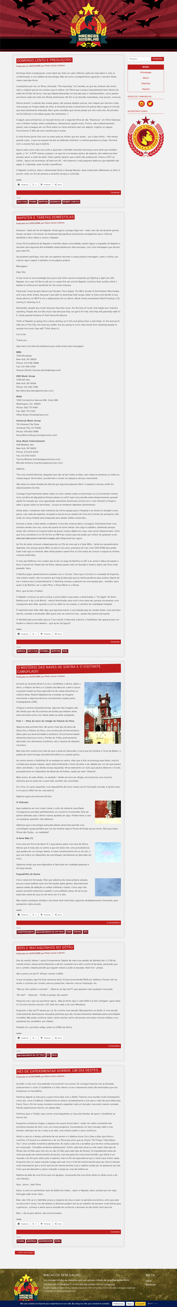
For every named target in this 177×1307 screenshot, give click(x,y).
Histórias (145, 83)
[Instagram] (142, 104)
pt (48, 1055)
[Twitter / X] (150, 104)
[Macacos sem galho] (88, 25)
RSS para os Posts (87, 1284)
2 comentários (113, 923)
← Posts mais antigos (25, 1253)
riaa (65, 651)
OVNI (68, 932)
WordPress (64, 1284)
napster (43, 202)
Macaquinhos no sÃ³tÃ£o (50, 932)
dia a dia (22, 202)
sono (58, 1241)
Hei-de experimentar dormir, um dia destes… (59, 1070)
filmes (33, 202)
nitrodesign (45, 1241)
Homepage (145, 72)
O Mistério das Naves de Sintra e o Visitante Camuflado (59, 669)
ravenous (55, 202)
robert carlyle (71, 202)
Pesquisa (157, 59)
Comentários (109, 1284)
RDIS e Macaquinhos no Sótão (45, 947)
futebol (44, 651)
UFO (86, 932)
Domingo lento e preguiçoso (44, 60)
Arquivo (146, 89)
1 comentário (114, 1046)
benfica (21, 651)
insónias (32, 1241)
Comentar (115, 192)
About (146, 78)
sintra (77, 932)
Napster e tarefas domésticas (45, 217)
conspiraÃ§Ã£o (25, 932)
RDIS (54, 1055)
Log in (148, 1281)
